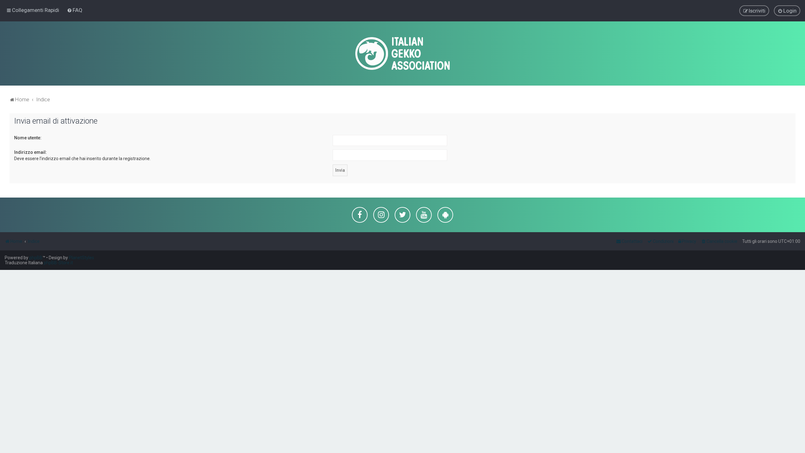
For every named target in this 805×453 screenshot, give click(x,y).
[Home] (402, 53)
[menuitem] (74, 10)
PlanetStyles (81, 257)
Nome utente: (28, 137)
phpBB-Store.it (58, 262)
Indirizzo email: (30, 152)
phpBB (35, 257)
